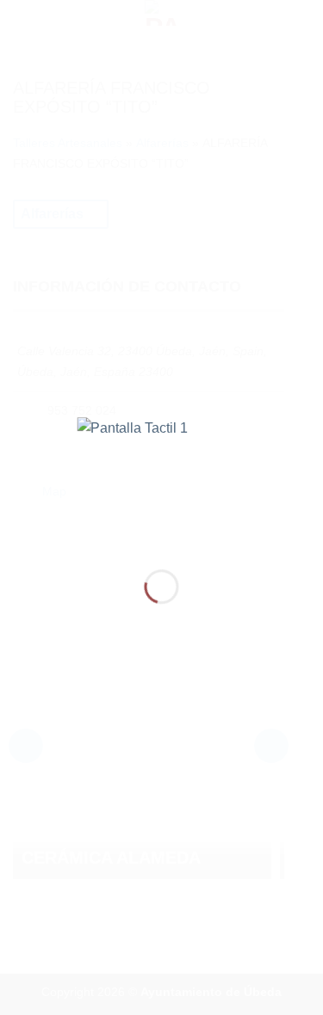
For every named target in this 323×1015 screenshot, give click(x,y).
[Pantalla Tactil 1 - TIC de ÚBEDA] (161, 479)
